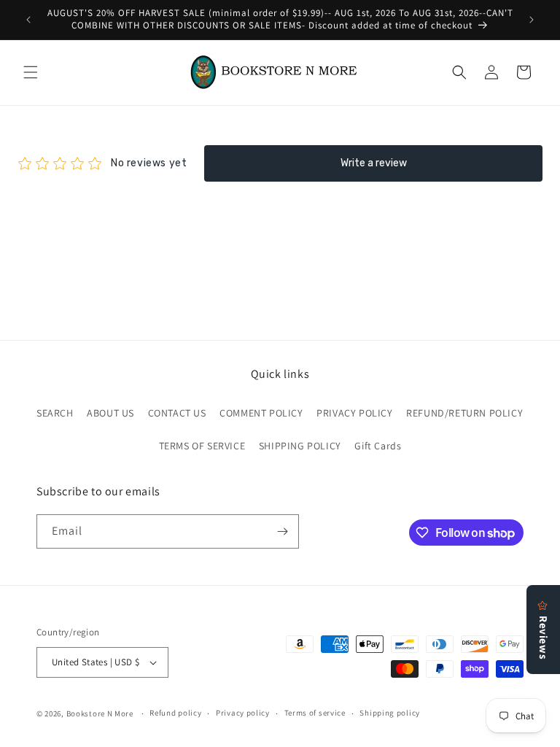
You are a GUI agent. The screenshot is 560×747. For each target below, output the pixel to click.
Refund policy (175, 713)
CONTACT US (177, 412)
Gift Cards (377, 445)
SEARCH (55, 412)
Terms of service (315, 713)
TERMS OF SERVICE (202, 445)
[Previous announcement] (28, 20)
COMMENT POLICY (261, 412)
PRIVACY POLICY (354, 412)
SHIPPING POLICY (300, 445)
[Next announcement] (532, 20)
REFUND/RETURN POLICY (464, 412)
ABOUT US (110, 412)
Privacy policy (243, 713)
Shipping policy (389, 713)
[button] (31, 72)
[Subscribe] (282, 531)
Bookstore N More (99, 713)
